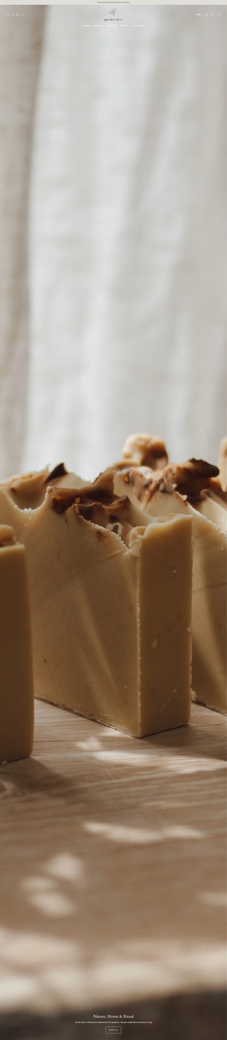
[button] (213, 15)
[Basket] (219, 15)
